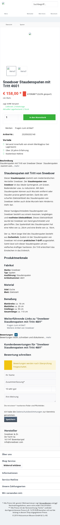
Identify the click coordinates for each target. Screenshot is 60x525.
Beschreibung (6, 160)
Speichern (10, 419)
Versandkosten (45, 503)
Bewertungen (6, 334)
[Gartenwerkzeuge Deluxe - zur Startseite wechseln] (15, 4)
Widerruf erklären (12, 465)
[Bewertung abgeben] (30, 90)
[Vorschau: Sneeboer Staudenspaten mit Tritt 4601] (11, 71)
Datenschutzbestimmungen (29, 411)
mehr (16, 166)
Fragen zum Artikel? (24, 128)
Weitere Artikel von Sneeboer (20, 328)
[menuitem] (6, 12)
